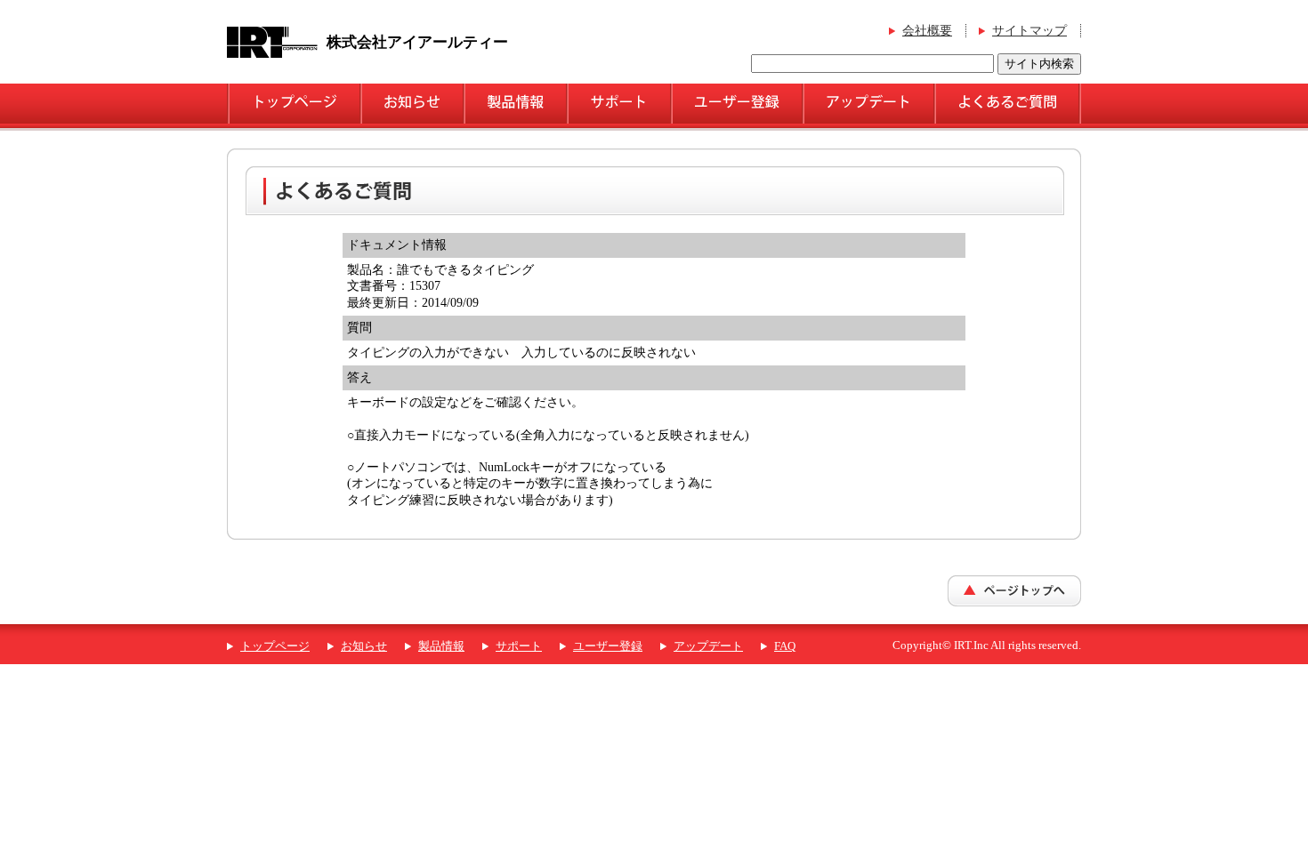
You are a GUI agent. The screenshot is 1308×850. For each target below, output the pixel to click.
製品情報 (441, 646)
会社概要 (927, 30)
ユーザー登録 (607, 646)
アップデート (708, 646)
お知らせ (364, 646)
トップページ (275, 646)
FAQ (784, 646)
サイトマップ (1029, 30)
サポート (519, 646)
